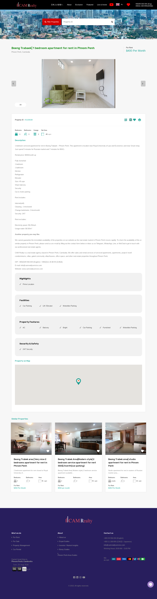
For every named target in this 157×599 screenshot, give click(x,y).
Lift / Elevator (48, 306)
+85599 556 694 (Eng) (143, 4)
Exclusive (79, 5)
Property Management (21, 545)
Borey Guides (64, 549)
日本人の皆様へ (57, 5)
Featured (90, 5)
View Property (31, 448)
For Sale (16, 541)
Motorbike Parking (70, 306)
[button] (78, 381)
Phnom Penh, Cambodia (21, 560)
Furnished (106, 328)
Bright (65, 328)
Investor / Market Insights (68, 545)
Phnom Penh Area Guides (67, 555)
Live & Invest (102, 5)
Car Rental (17, 549)
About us (62, 537)
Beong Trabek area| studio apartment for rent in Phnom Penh (123, 462)
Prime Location (28, 284)
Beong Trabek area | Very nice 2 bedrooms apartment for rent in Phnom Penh (30, 462)
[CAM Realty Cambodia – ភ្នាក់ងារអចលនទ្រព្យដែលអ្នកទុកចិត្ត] (26, 5)
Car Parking (27, 306)
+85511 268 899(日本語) (144, 6)
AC (24, 328)
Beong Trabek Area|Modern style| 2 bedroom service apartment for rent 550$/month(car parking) (77, 462)
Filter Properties (53, 22)
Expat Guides (64, 541)
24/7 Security (28, 349)
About (69, 5)
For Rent (16, 537)
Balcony (46, 328)
